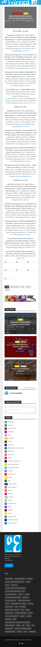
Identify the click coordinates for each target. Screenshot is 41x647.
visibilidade (32, 631)
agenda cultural (14, 287)
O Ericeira (9, 565)
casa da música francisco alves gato (15, 588)
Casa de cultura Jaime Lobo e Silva (15, 591)
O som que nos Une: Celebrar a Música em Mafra (20, 346)
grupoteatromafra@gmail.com (22, 176)
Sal (23, 625)
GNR (16, 606)
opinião (22, 616)
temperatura (9, 628)
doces (7, 603)
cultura (28, 287)
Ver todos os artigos (29, 387)
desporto (25, 597)
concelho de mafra (11, 594)
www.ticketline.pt (13, 98)
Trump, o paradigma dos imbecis (20, 370)
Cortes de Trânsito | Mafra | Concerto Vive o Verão (20, 323)
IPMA (22, 610)
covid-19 (20, 594)
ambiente (29, 578)
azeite (28, 582)
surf (33, 625)
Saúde (28, 625)
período (29, 616)
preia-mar (8, 619)
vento (25, 631)
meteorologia (9, 613)
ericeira (31, 603)
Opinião (23, 366)
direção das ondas (11, 600)
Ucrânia (19, 631)
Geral (26, 13)
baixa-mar (14, 585)
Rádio (18, 625)
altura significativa (20, 578)
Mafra (27, 610)
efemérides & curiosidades (18, 603)
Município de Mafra (20, 613)
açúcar (7, 585)
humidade (22, 606)
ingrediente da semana (12, 610)
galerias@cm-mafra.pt (22, 51)
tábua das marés (10, 631)
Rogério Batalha (10, 625)
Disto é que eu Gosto (24, 600)
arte (23, 287)
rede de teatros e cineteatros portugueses (18, 622)
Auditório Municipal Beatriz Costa (15, 582)
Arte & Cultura (17, 13)
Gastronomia (9, 606)
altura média (9, 578)
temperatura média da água (23, 628)
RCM (14, 619)
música (7, 290)
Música (23, 342)
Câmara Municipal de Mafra (13, 597)
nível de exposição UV (12, 616)
